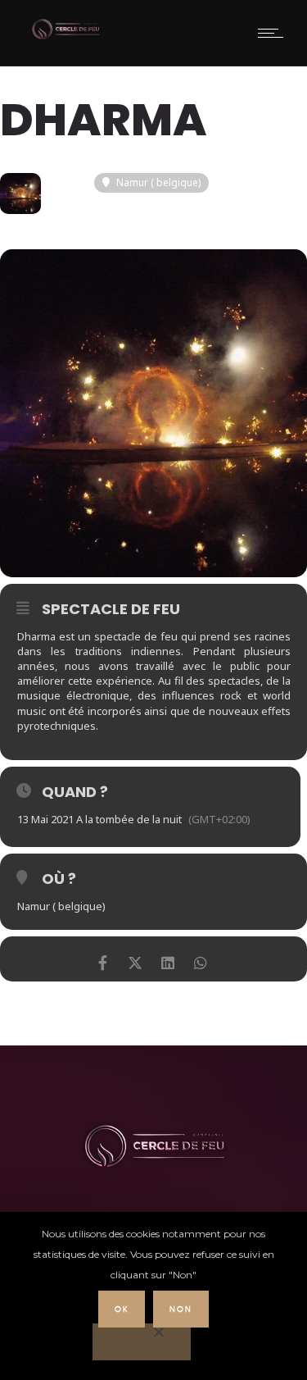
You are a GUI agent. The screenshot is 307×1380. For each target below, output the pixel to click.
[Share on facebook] (102, 959)
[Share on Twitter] (135, 959)
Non (180, 1309)
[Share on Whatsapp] (201, 959)
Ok (122, 1309)
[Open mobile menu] (274, 32)
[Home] (65, 37)
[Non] (142, 1341)
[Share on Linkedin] (168, 959)
